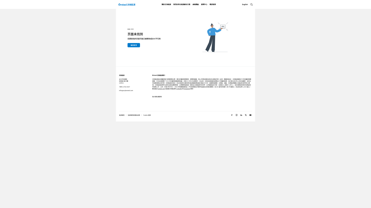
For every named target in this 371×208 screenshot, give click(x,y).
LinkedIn (179, 89)
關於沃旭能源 (166, 4)
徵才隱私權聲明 (157, 97)
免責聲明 (121, 115)
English (245, 4)
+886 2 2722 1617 (124, 87)
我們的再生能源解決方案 (181, 4)
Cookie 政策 (147, 115)
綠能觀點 (196, 4)
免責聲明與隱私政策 (134, 115)
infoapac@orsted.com (126, 90)
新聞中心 (204, 4)
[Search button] (251, 4)
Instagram (187, 89)
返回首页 (134, 45)
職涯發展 (213, 4)
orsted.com (161, 89)
